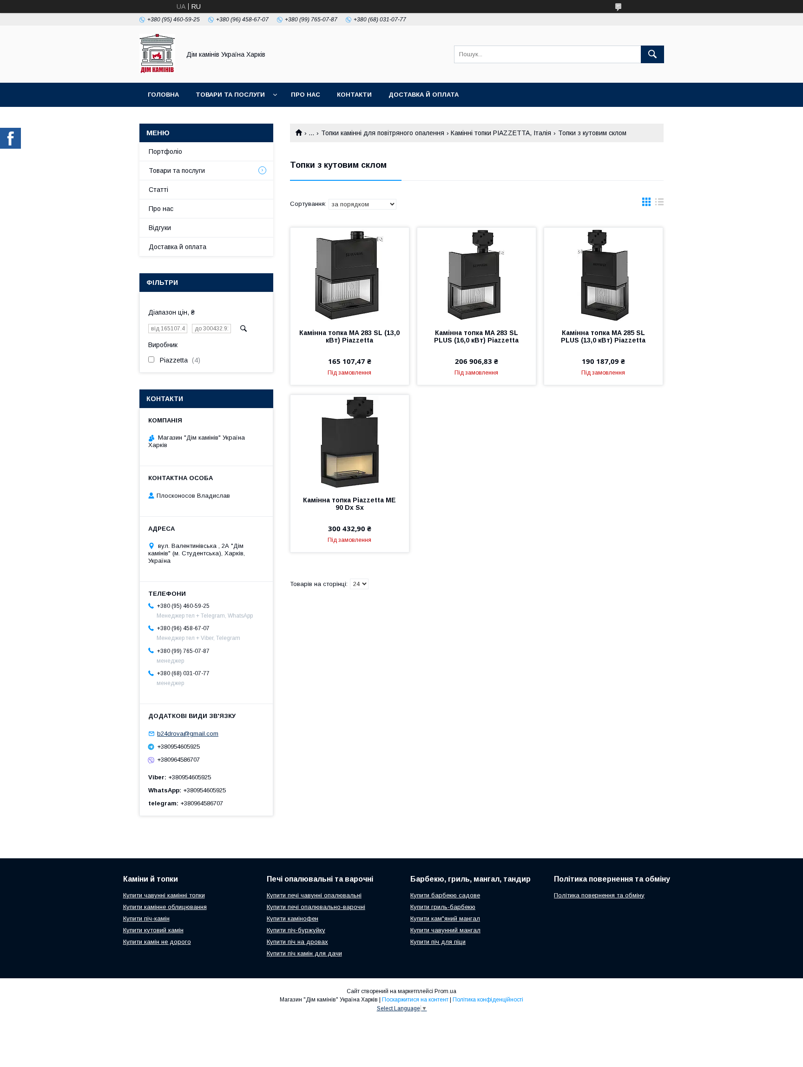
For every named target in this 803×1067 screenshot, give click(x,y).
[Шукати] (652, 54)
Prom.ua (445, 991)
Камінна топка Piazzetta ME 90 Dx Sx (349, 503)
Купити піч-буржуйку (296, 930)
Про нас (305, 94)
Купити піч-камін (146, 918)
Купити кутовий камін (153, 930)
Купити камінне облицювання (165, 906)
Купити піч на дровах (297, 941)
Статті (158, 189)
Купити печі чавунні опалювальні (314, 895)
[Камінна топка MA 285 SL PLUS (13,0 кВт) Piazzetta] (603, 274)
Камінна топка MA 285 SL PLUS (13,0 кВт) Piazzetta (603, 336)
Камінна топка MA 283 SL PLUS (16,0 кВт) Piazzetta (476, 336)
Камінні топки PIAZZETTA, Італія (501, 133)
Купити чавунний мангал (445, 930)
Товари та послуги (230, 94)
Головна (163, 94)
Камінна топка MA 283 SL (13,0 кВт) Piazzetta (349, 336)
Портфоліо (165, 151)
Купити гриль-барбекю (442, 906)
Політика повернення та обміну (599, 895)
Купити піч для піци (438, 941)
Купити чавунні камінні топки (164, 895)
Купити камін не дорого (157, 941)
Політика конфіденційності (488, 999)
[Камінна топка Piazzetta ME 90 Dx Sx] (349, 441)
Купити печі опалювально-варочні (316, 906)
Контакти (354, 94)
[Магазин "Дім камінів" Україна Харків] (157, 70)
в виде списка (659, 204)
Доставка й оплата (423, 94)
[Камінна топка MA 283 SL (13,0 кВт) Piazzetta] (349, 274)
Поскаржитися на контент (415, 999)
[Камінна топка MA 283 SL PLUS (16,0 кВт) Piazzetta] (476, 274)
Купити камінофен (292, 918)
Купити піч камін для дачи (304, 953)
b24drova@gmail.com (187, 733)
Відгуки (160, 227)
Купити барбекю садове (445, 895)
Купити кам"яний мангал (445, 918)
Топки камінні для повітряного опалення (382, 133)
